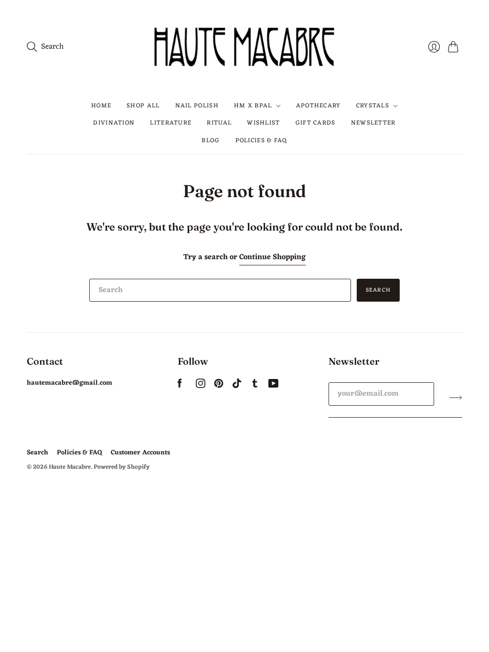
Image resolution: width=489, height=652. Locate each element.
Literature (170, 122)
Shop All (143, 105)
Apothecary (318, 105)
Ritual (219, 122)
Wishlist (263, 122)
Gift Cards (316, 122)
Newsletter (373, 122)
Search (378, 290)
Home (101, 105)
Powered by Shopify (121, 467)
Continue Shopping (272, 257)
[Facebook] (180, 386)
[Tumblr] (255, 386)
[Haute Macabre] (244, 46)
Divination (114, 122)
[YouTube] (273, 386)
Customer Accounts (140, 453)
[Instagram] (200, 386)
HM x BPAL (253, 105)
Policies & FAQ (261, 140)
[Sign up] (455, 398)
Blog (211, 140)
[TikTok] (237, 386)
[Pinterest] (218, 386)
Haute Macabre (70, 467)
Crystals (372, 105)
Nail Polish (197, 105)
